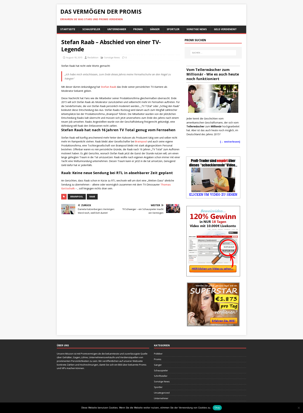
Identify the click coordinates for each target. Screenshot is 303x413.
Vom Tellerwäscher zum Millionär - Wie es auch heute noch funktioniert (212, 74)
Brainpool (141, 141)
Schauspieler (91, 29)
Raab (92, 196)
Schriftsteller (160, 375)
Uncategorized (162, 392)
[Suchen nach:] (213, 53)
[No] (298, 407)
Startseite (67, 29)
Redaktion (92, 57)
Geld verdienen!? (225, 29)
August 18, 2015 (74, 57)
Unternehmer (116, 29)
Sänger (155, 29)
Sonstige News (197, 29)
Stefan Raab (108, 86)
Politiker (158, 353)
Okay (217, 407)
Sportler (173, 29)
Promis (138, 29)
